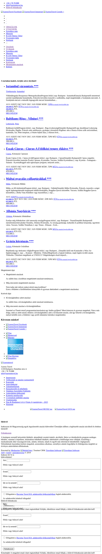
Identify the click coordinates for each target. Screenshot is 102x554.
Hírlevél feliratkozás (14, 7)
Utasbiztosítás (11, 400)
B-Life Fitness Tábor (14, 36)
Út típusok (10, 49)
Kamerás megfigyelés (14, 395)
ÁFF (3, 453)
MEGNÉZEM (11, 113)
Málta (8, 184)
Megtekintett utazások (14, 64)
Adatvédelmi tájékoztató (15, 393)
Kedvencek (10, 62)
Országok (10, 47)
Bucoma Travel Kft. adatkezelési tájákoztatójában (36, 494)
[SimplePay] (11, 358)
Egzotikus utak (12, 31)
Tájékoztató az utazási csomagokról (20, 380)
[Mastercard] (11, 335)
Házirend (9, 404)
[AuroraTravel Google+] (54, 12)
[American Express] (14, 354)
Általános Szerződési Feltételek (18, 391)
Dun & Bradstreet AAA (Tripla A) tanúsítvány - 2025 (27, 402)
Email (5, 472)
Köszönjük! (5, 553)
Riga (17, 124)
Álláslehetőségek (12, 386)
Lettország (10, 124)
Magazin (9, 33)
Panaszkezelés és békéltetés (16, 389)
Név (4, 460)
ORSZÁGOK (11, 27)
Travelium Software (53, 450)
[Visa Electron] (12, 356)
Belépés (9, 67)
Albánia (9, 216)
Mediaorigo (15, 450)
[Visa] (8, 333)
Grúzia (8, 246)
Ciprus (8, 154)
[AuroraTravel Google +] (16, 329)
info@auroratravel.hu (14, 5)
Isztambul (21, 91)
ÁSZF (8, 453)
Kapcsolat (10, 382)
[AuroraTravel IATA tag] (65, 409)
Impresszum (10, 378)
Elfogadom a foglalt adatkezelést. (38, 494)
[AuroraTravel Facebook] (11, 12)
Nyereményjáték (12, 38)
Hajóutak (9, 40)
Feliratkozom (6, 433)
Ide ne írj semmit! (10, 483)
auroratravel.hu (18, 453)
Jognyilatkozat (11, 384)
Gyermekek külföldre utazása (17, 398)
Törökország (11, 91)
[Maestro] (10, 338)
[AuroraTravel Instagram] (32, 12)
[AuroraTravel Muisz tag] (41, 409)
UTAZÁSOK (11, 29)
